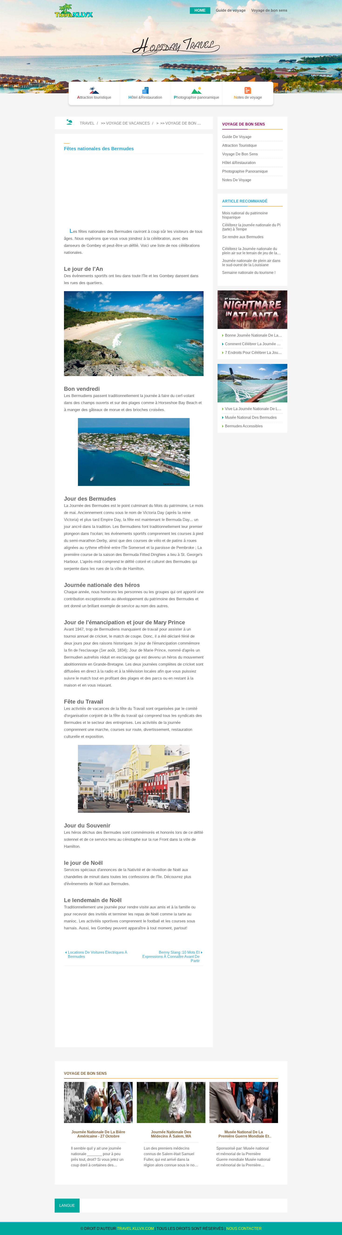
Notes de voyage (236, 180)
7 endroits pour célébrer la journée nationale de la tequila (254, 353)
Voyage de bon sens (269, 10)
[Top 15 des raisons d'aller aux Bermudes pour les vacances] (252, 383)
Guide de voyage (231, 10)
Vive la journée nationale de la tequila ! (254, 409)
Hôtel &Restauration (239, 163)
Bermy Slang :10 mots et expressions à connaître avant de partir (171, 956)
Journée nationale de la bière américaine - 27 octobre (98, 1134)
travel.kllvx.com (135, 1229)
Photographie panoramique (245, 171)
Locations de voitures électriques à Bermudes (97, 954)
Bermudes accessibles (244, 426)
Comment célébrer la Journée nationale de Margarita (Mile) (254, 344)
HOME (200, 10)
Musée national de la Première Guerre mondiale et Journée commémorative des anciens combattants (244, 1134)
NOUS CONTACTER (244, 1229)
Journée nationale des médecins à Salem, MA (171, 1134)
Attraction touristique (239, 145)
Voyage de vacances (128, 123)
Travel (87, 123)
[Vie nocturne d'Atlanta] (252, 309)
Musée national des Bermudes (251, 417)
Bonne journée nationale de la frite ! (254, 335)
